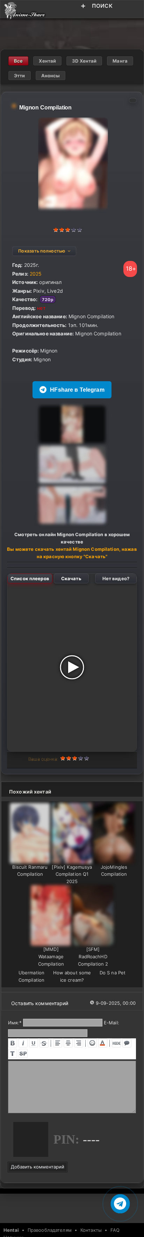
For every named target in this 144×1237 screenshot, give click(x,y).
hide (116, 1042)
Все (18, 61)
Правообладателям (50, 1230)
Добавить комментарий (37, 1167)
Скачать (71, 578)
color (102, 1042)
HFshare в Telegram (77, 390)
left (57, 1042)
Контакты (91, 1230)
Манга (120, 61)
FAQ (115, 1230)
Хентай (47, 61)
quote (126, 1042)
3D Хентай (84, 61)
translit (12, 1053)
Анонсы (50, 75)
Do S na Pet (112, 972)
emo (92, 1042)
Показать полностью (41, 251)
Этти (19, 75)
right (78, 1042)
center (68, 1042)
